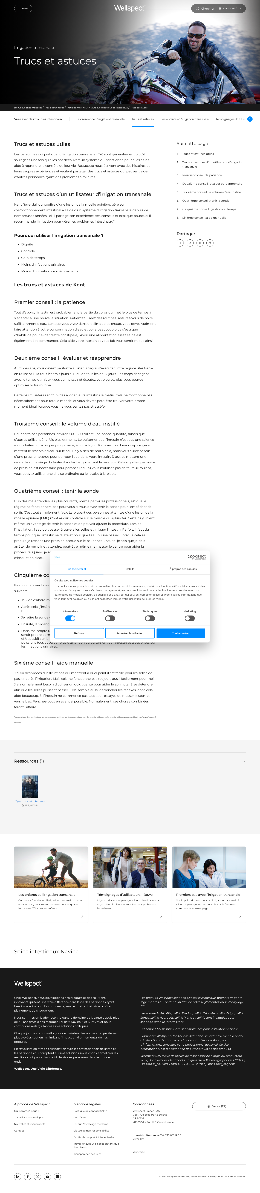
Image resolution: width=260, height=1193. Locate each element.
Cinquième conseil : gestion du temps (209, 209)
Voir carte (139, 1152)
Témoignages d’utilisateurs (234, 119)
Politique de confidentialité (90, 1111)
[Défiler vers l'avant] (250, 119)
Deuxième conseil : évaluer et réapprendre (212, 183)
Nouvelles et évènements (29, 1124)
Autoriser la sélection (130, 633)
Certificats (80, 1117)
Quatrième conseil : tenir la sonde (206, 200)
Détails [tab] (130, 568)
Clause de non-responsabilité (91, 1130)
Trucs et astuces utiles (198, 154)
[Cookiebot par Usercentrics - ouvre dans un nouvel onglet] (190, 557)
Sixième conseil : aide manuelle (204, 217)
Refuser (79, 633)
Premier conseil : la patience (202, 175)
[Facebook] (180, 243)
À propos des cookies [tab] (183, 568)
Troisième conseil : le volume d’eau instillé (211, 192)
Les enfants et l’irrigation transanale (185, 119)
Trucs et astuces (143, 119)
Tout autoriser (181, 633)
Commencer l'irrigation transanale (101, 119)
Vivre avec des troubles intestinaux (38, 119)
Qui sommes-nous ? (26, 1111)
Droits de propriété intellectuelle (94, 1137)
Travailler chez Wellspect (29, 1117)
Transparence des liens (87, 1154)
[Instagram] (57, 1176)
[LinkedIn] (190, 243)
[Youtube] (47, 1176)
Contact (19, 1130)
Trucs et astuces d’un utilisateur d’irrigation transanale (212, 164)
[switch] (110, 618)
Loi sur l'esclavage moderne (91, 1124)
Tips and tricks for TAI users (30, 801)
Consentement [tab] (77, 568)
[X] (200, 243)
